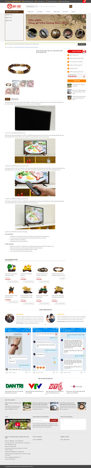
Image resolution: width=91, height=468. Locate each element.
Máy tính (65, 11)
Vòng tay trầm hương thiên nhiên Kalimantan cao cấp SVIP (27, 296)
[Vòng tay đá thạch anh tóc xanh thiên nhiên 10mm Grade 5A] (43, 267)
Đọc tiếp (62, 278)
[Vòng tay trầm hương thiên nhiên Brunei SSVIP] (11, 267)
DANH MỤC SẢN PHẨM (12, 11)
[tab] (7, 99)
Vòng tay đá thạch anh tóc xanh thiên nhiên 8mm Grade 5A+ (58, 275)
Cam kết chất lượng (64, 1)
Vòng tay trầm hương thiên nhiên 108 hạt (42, 296)
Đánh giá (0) (14, 99)
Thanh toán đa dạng (52, 1)
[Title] (56, 27)
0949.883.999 (72, 76)
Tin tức (48, 11)
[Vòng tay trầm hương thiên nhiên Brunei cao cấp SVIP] (58, 289)
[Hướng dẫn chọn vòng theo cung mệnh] (69, 86)
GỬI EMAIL (53, 420)
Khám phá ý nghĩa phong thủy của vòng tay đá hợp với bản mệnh (79, 92)
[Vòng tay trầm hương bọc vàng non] (27, 267)
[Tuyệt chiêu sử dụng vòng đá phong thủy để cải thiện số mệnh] (69, 98)
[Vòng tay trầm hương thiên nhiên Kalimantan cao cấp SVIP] (27, 289)
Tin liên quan (76, 80)
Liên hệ (73, 11)
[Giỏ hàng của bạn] (84, 1)
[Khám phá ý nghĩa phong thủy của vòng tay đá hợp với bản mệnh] (69, 91)
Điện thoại (56, 11)
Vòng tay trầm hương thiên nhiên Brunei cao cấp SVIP (58, 296)
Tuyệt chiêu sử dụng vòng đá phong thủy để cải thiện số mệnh (78, 98)
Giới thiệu (40, 11)
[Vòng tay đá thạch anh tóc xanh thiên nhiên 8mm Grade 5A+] (58, 267)
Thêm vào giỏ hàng (13, 281)
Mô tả (7, 99)
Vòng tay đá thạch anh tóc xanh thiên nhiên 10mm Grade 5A (42, 275)
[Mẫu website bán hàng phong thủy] (14, 7)
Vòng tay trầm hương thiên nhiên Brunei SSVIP (11, 274)
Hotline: (14, 1)
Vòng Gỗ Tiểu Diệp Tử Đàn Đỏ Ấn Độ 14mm (11, 296)
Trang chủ (30, 11)
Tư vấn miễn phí (40, 1)
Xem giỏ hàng (82, 44)
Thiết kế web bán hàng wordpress (20, 466)
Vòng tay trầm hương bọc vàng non (26, 274)
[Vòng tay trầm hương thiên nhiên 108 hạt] (43, 289)
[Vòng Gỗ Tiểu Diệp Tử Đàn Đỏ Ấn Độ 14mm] (11, 289)
